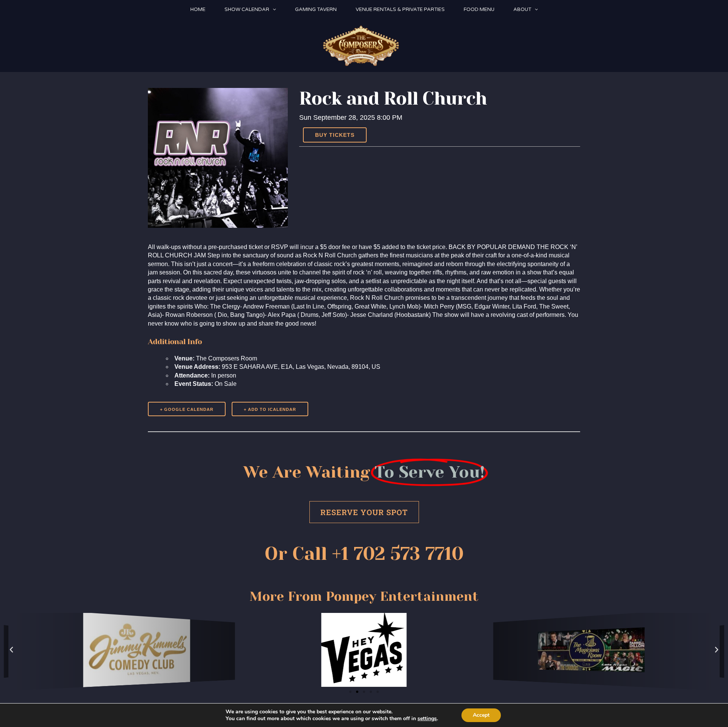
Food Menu (479, 9)
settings (427, 718)
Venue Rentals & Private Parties (400, 9)
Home (198, 9)
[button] (272, 9)
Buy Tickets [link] (335, 135)
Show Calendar (246, 9)
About (522, 9)
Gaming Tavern (316, 9)
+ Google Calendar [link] (186, 409)
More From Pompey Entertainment (364, 596)
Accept (481, 715)
